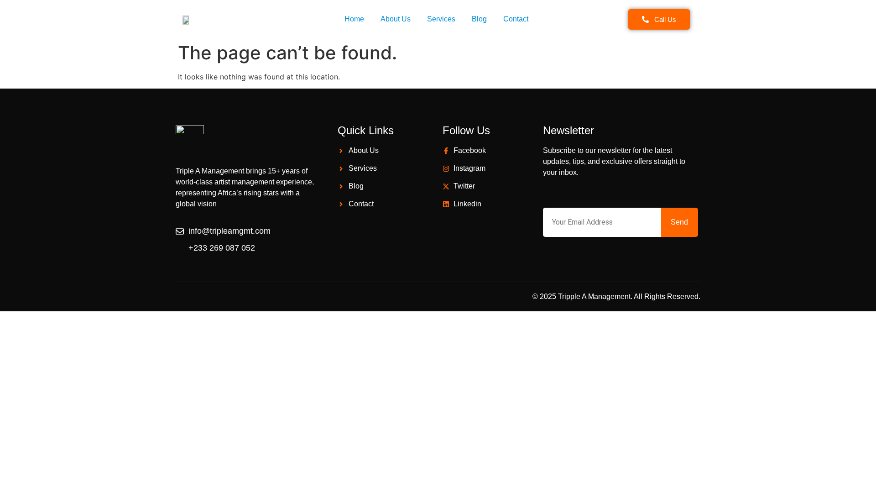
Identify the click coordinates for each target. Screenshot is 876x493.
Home (354, 19)
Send (679, 222)
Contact (515, 19)
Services (441, 19)
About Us (396, 19)
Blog (479, 19)
